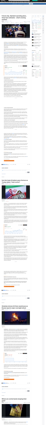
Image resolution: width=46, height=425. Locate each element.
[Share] (24, 12)
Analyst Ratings (42, 2)
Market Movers (34, 41)
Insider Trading (27, 2)
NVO (13, 124)
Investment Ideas (35, 2)
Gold (5, 130)
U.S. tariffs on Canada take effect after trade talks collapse (37, 33)
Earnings (33, 2)
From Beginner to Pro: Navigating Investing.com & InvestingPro (37, 57)
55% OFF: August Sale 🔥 (35, 0)
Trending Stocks (34, 60)
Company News (30, 2)
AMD (17, 36)
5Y (10, 60)
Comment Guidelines (4, 383)
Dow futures (20, 43)
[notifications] (43, 0)
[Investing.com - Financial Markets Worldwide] (3, 0)
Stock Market (15, 2)
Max (11, 60)
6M (8, 60)
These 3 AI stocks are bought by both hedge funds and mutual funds (37, 36)
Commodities (12, 2)
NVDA (23, 115)
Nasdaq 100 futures (6, 43)
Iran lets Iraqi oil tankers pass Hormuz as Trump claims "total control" (37, 25)
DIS (20, 128)
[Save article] (25, 12)
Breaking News (7, 2)
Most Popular (5, 2)
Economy (21, 2)
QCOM (10, 128)
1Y (9, 60)
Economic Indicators (18, 2)
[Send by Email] (13, 155)
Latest (2, 2)
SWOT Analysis (39, 2)
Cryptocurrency (24, 2)
